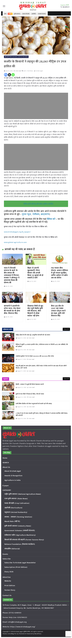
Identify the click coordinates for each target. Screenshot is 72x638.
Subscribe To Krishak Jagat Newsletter (20, 562)
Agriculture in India (12, 480)
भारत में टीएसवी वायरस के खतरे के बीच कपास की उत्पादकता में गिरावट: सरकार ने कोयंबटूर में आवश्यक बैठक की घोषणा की (11, 275)
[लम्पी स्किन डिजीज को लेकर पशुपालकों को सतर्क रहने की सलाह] (8, 405)
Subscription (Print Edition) (15, 567)
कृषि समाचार (17, 14)
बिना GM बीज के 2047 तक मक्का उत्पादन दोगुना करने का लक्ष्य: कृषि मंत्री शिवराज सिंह (58, 310)
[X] (9, 74)
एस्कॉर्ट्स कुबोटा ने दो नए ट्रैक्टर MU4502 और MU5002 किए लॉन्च (35, 356)
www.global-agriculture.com (15, 242)
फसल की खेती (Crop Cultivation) (17, 503)
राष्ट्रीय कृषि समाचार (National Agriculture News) (16, 57)
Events (5, 554)
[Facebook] (5, 74)
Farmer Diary (9, 590)
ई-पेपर (10, 14)
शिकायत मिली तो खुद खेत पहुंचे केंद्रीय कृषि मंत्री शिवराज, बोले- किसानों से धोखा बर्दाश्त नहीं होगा (35, 310)
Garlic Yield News (28, 71)
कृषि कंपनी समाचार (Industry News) (17, 526)
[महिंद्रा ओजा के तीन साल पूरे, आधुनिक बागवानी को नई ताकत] (8, 337)
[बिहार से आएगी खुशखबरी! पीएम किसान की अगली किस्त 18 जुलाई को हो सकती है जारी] (36, 255)
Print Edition (9, 585)
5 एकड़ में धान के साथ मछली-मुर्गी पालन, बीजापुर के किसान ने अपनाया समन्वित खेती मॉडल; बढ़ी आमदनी (42, 414)
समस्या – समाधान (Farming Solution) (18, 517)
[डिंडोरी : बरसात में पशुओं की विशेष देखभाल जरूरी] (8, 386)
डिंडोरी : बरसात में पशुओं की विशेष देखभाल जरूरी (30, 384)
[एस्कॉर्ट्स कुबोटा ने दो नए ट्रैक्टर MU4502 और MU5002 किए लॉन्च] (8, 358)
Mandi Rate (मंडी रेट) (12, 521)
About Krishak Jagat (12, 471)
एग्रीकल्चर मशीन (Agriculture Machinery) (20, 535)
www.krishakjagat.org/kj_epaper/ (17, 232)
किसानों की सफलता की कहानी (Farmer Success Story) (24, 539)
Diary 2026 (9, 571)
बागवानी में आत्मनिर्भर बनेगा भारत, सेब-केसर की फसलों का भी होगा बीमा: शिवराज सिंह (12, 309)
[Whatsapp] (13, 74)
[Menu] (4, 6)
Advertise (7, 577)
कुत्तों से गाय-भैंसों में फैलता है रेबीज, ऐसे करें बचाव (30, 394)
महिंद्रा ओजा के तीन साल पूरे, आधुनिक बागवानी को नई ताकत (33, 335)
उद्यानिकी (34, 14)
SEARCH (6, 462)
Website (7, 581)
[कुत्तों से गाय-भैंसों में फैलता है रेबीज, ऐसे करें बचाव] (8, 396)
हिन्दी (67, 5)
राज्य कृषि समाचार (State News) (16, 498)
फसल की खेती (26, 14)
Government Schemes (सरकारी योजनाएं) (19, 530)
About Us (6, 467)
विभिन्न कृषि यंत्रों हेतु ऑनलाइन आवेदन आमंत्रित (38, 203)
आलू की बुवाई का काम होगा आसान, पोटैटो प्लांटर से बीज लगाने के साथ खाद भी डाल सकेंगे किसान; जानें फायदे (41, 367)
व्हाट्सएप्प (45, 214)
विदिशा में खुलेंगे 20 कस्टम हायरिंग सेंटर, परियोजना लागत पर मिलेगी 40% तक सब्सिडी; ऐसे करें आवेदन (42, 345)
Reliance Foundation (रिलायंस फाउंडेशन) (19, 544)
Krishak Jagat (39, 71)
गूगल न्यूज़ (26, 214)
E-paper (6, 485)
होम (5, 14)
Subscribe (7, 558)
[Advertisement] (36, 106)
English (63, 5)
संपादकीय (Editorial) (12, 548)
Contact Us (7, 595)
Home (5, 458)
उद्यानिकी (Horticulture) (13, 507)
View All (66, 329)
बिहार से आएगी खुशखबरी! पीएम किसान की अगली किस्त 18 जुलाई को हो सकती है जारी (35, 272)
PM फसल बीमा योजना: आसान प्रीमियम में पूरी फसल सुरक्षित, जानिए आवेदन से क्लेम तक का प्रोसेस (59, 272)
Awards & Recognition (13, 475)
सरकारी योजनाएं (42, 14)
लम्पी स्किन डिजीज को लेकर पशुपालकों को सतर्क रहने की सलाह (34, 404)
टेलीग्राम (36, 214)
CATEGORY (7, 490)
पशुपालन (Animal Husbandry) (15, 512)
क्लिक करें (51, 219)
